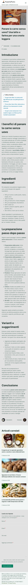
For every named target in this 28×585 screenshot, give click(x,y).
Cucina (5, 49)
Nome (4, 521)
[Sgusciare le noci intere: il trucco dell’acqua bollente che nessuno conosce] (14, 466)
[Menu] (25, 3)
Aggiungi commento (7, 542)
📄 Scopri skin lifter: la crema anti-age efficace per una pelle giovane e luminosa (13, 99)
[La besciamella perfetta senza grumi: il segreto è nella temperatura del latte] (14, 490)
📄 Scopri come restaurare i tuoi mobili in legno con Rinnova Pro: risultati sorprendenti (12, 113)
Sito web (4, 535)
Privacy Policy (12, 583)
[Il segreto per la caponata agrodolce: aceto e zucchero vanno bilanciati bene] (14, 441)
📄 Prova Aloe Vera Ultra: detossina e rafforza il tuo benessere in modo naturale (13, 106)
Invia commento (7, 566)
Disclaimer (4, 583)
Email (3, 528)
